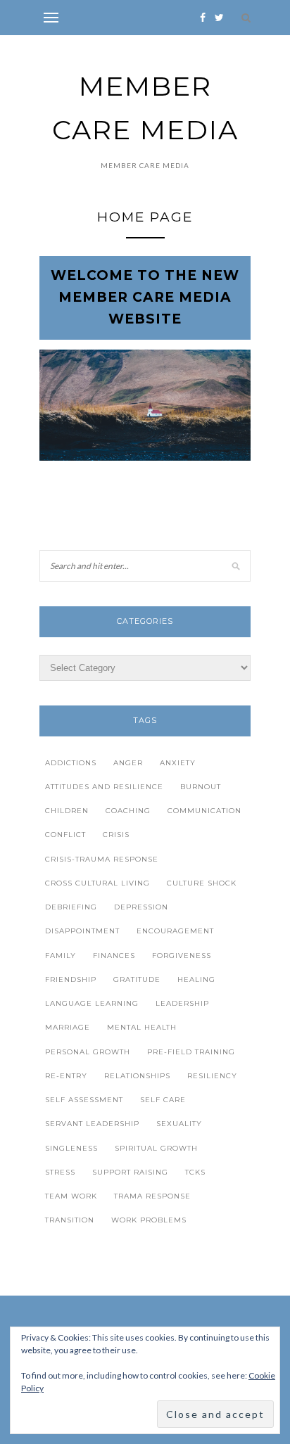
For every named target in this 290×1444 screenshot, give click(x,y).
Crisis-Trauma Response (101, 859)
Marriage (67, 1027)
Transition (69, 1220)
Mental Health (142, 1027)
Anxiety (178, 762)
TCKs (195, 1172)
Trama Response (152, 1196)
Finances (114, 955)
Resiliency (212, 1075)
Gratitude (136, 979)
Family (60, 955)
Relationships (137, 1075)
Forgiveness (181, 955)
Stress (60, 1172)
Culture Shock (202, 883)
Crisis (116, 834)
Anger (128, 762)
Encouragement (175, 930)
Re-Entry (66, 1075)
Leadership (182, 1003)
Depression (141, 907)
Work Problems (149, 1220)
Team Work (71, 1196)
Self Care (163, 1099)
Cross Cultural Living (97, 883)
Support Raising (130, 1172)
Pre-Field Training (191, 1051)
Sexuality (179, 1123)
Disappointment (82, 930)
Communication (204, 810)
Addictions (70, 762)
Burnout (200, 786)
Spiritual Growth (156, 1148)
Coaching (128, 810)
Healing (196, 979)
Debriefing (71, 907)
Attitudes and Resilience (104, 786)
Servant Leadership (92, 1123)
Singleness (71, 1148)
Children (67, 810)
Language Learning (92, 1003)
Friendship (70, 979)
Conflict (65, 834)
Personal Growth (87, 1051)
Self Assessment (84, 1099)
